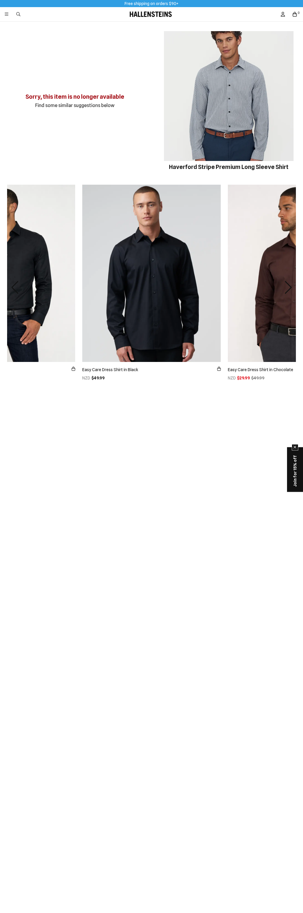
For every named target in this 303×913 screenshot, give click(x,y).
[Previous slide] (14, 287)
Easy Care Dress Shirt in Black (110, 369)
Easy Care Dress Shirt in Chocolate (260, 369)
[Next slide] (288, 287)
